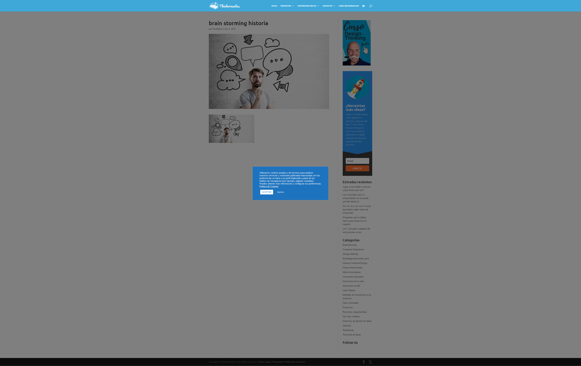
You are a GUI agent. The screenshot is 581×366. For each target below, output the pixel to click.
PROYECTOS (286, 6)
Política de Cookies (269, 186)
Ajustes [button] (280, 192)
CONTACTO (327, 6)
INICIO (274, 6)
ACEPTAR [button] (266, 192)
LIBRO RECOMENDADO (349, 6)
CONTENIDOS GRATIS (306, 6)
